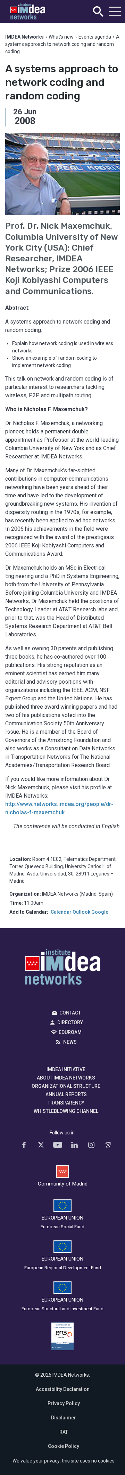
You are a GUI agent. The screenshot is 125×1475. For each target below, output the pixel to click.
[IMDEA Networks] (27, 11)
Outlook (81, 912)
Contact (70, 1013)
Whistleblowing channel (66, 1111)
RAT (63, 1432)
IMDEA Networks (62, 968)
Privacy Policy (64, 1403)
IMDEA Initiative (66, 1069)
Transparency (66, 1103)
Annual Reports (66, 1094)
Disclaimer (63, 1417)
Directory (70, 1022)
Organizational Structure (66, 1086)
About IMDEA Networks (66, 1078)
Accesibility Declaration (63, 1389)
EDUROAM (70, 1032)
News (70, 1042)
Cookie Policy (63, 1446)
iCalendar (60, 912)
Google (99, 912)
